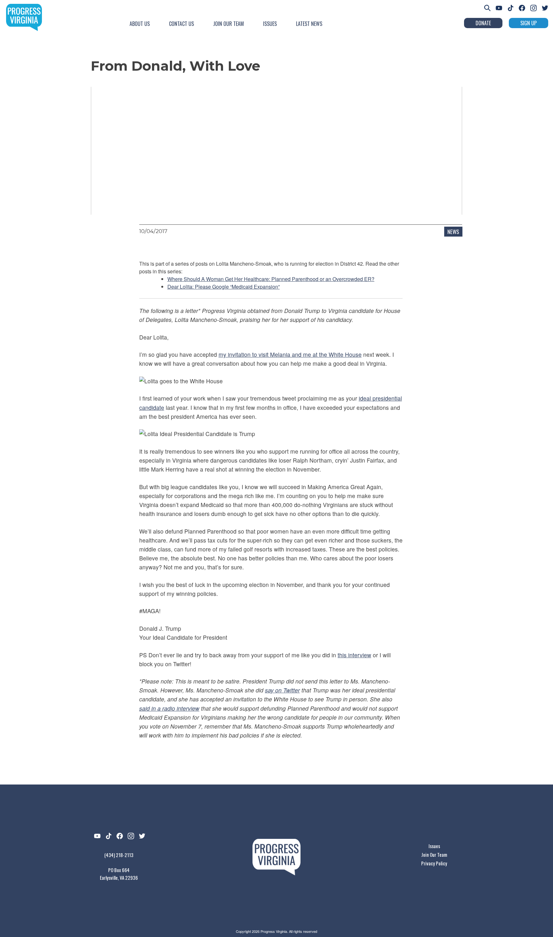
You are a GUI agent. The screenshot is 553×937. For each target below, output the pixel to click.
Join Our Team (228, 23)
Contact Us (181, 23)
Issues (270, 23)
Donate (483, 23)
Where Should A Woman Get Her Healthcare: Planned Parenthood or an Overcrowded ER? (270, 279)
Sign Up (528, 23)
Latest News (309, 23)
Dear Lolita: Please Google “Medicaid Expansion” (223, 286)
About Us (140, 23)
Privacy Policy (434, 863)
